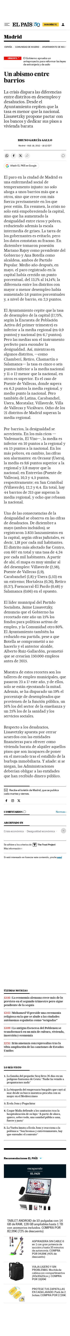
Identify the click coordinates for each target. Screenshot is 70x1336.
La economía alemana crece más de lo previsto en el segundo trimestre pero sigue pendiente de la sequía (33, 1001)
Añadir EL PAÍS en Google (23, 165)
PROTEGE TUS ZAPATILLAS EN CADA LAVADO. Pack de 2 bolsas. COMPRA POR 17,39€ (49, 1292)
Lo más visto (12, 1067)
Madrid (13, 37)
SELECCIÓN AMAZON (35, 1171)
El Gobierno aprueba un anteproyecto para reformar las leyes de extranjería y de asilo (44, 61)
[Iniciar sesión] (63, 24)
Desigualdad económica (41, 831)
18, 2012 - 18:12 (39, 145)
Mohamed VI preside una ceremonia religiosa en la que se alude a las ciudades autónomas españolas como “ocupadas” (32, 1016)
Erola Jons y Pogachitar (21, 1103)
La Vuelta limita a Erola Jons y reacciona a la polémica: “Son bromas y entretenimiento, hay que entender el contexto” (34, 1131)
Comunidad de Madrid (27, 47)
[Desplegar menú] (7, 24)
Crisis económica (14, 831)
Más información (12, 848)
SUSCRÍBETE (50, 24)
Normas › (61, 811)
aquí (59, 857)
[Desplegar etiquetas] (63, 830)
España (8, 47)
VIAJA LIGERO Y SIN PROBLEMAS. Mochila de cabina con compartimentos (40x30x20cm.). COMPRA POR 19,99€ (48, 1273)
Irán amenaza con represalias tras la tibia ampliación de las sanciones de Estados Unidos (34, 1046)
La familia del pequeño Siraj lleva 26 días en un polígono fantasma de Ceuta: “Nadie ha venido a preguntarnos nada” (35, 1079)
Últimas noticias (16, 990)
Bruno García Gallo (35, 140)
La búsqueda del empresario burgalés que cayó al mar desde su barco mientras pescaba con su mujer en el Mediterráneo (36, 1093)
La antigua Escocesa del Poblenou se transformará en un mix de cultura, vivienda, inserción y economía (34, 1031)
